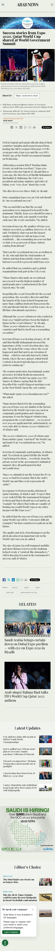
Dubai (37, 587)
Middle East (8, 876)
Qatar (26, 587)
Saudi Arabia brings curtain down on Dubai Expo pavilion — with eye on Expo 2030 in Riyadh (26, 646)
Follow (48, 127)
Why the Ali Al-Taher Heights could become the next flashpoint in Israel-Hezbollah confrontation (20, 897)
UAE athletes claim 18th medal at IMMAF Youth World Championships (19, 739)
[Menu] (3, 4)
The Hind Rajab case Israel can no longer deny (18, 880)
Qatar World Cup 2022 (29, 592)
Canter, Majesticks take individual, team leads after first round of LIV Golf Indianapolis (20, 788)
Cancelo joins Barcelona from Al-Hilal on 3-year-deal (19, 774)
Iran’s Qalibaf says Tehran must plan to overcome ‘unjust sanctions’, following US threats (19, 751)
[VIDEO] (27, 623)
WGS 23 (14, 587)
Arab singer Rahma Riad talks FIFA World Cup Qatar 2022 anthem (26, 696)
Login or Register (11, 932)
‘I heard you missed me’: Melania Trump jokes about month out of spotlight (19, 764)
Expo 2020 (10, 592)
